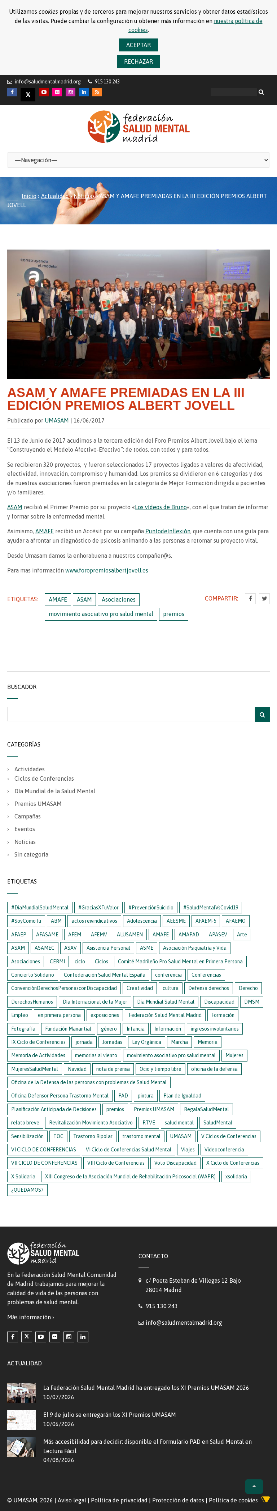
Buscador (21, 687)
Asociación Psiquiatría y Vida (195, 948)
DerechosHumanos (32, 1002)
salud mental (179, 1123)
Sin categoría (31, 854)
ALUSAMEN (130, 934)
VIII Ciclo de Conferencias (116, 1163)
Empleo (19, 1015)
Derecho (248, 988)
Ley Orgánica (146, 1042)
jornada (84, 1042)
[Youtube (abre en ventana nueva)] (40, 1337)
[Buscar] (262, 91)
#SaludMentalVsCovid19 (210, 907)
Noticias (84, 196)
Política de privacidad (119, 1500)
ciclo (80, 961)
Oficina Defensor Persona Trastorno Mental (60, 1096)
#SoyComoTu (26, 921)
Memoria (207, 1042)
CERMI (57, 961)
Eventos (24, 829)
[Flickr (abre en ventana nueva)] (54, 1337)
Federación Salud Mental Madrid (165, 1015)
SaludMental (217, 1123)
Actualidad (55, 196)
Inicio (29, 196)
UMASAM (57, 420)
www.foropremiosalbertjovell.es (106, 570)
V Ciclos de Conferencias (228, 1136)
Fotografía (23, 1029)
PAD (123, 1096)
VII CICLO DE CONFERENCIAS (44, 1163)
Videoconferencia (224, 1149)
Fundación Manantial (68, 1029)
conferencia (168, 975)
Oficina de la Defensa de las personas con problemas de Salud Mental (89, 1082)
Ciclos (101, 961)
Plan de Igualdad (182, 1096)
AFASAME (47, 934)
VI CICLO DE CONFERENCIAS (43, 1149)
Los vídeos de (161, 507)
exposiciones (105, 1015)
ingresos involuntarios (215, 1029)
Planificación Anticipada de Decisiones (54, 1109)
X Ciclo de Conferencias (232, 1163)
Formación (222, 1015)
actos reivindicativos (94, 921)
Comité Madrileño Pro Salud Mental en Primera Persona (180, 961)
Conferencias (206, 975)
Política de (233, 1500)
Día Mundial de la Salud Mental (54, 791)
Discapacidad (219, 1002)
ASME (146, 948)
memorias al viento (96, 1055)
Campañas (27, 816)
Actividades (29, 769)
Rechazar (138, 61)
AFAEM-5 (205, 921)
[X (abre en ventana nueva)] (26, 1337)
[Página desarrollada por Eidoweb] (265, 1500)
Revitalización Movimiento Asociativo (91, 1123)
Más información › (30, 1317)
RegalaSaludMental (206, 1109)
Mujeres (234, 1055)
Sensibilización (27, 1136)
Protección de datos (178, 1500)
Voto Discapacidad (175, 1163)
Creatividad (140, 988)
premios (173, 614)
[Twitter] (264, 598)
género (109, 1029)
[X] (28, 94)
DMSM (251, 1002)
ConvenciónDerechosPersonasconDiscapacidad (64, 988)
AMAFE (44, 531)
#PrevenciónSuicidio (150, 907)
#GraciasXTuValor (98, 907)
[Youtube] (44, 92)
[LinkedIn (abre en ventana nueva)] (83, 1337)
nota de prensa (113, 1069)
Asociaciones (119, 599)
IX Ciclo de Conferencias (38, 1042)
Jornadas (112, 1042)
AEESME (176, 921)
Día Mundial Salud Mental (165, 1002)
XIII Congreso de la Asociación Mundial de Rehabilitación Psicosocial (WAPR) (130, 1176)
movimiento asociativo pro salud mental (101, 614)
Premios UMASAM (38, 803)
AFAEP (18, 934)
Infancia (136, 1029)
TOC (58, 1136)
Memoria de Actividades (38, 1055)
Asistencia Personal (108, 948)
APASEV (218, 934)
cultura (171, 988)
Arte (242, 934)
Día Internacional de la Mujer (95, 1002)
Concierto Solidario (32, 975)
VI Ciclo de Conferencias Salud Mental (128, 1149)
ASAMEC (44, 948)
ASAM (14, 507)
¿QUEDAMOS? (27, 1190)
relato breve (25, 1123)
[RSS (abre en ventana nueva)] (97, 92)
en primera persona (59, 1015)
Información (167, 1029)
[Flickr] (57, 92)
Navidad (77, 1069)
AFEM (74, 934)
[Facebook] (12, 92)
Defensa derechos (208, 988)
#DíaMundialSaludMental (40, 907)
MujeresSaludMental (34, 1069)
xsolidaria (236, 1176)
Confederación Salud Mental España (104, 975)
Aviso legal (72, 1500)
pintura (146, 1096)
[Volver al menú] (254, 1486)
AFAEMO (236, 921)
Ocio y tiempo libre (160, 1069)
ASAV (70, 948)
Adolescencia (142, 921)
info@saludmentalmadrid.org (48, 81)
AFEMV (99, 934)
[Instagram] (70, 92)
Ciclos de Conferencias (44, 778)
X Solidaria (23, 1176)
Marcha (179, 1042)
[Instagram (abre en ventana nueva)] (68, 1337)
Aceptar (138, 45)
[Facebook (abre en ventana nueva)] (12, 1337)
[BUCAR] (262, 714)
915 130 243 (162, 1306)
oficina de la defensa (214, 1069)
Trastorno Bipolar (93, 1136)
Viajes (188, 1149)
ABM (56, 921)
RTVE (148, 1123)
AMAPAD (189, 934)
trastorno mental (141, 1136)
